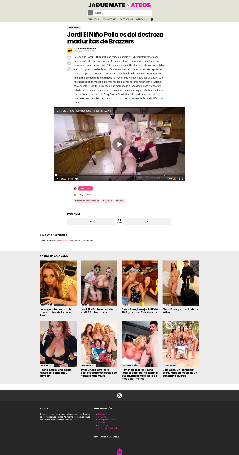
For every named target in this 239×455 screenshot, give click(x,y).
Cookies (101, 422)
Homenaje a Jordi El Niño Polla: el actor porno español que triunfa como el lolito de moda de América (140, 374)
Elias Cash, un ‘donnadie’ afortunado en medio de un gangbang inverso (180, 373)
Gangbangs (88, 365)
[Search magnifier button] (90, 12)
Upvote (91, 221)
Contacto (102, 417)
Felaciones (46, 305)
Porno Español (130, 365)
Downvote (147, 221)
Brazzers (85, 188)
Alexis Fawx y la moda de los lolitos (181, 311)
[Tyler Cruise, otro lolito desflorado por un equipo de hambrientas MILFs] (99, 344)
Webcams (141, 19)
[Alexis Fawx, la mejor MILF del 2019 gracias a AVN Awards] (140, 283)
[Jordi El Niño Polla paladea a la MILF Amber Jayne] (99, 283)
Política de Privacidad (107, 428)
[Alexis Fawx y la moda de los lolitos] (181, 283)
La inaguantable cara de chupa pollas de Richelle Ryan (55, 312)
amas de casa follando (88, 201)
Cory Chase (84, 194)
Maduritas (46, 365)
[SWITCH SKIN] (151, 19)
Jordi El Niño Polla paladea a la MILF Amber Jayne (99, 311)
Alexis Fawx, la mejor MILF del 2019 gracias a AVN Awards (140, 311)
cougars (108, 201)
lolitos (120, 201)
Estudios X (93, 19)
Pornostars (109, 19)
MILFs (84, 305)
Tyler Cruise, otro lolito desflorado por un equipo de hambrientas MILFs (99, 373)
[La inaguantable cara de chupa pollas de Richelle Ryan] (58, 283)
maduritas (79, 73)
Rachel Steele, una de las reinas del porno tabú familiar (55, 373)
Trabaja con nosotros (107, 420)
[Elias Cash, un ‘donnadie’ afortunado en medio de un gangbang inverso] (181, 344)
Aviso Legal (103, 425)
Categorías (126, 19)
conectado (64, 240)
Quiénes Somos (105, 414)
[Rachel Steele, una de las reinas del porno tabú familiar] (58, 344)
